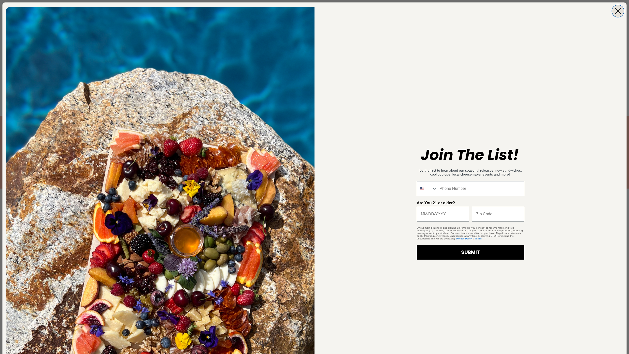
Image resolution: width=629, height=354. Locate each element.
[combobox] (427, 188)
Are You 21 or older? (436, 203)
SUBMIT (470, 252)
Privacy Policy (464, 238)
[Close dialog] (618, 11)
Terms (478, 238)
